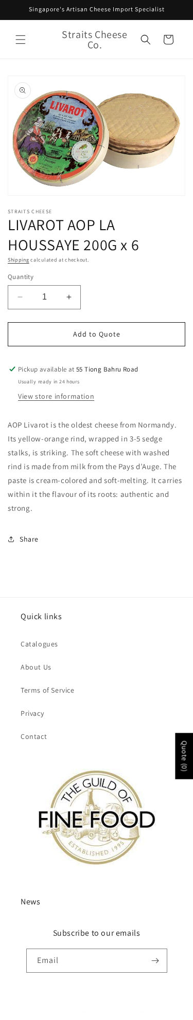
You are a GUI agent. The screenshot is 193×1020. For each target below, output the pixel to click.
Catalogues (39, 643)
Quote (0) (184, 755)
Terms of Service (48, 690)
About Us (36, 667)
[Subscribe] (155, 961)
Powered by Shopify (132, 1011)
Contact (34, 736)
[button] (20, 39)
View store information (56, 396)
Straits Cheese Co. (79, 1011)
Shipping (18, 259)
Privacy (32, 713)
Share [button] (29, 539)
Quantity (20, 276)
